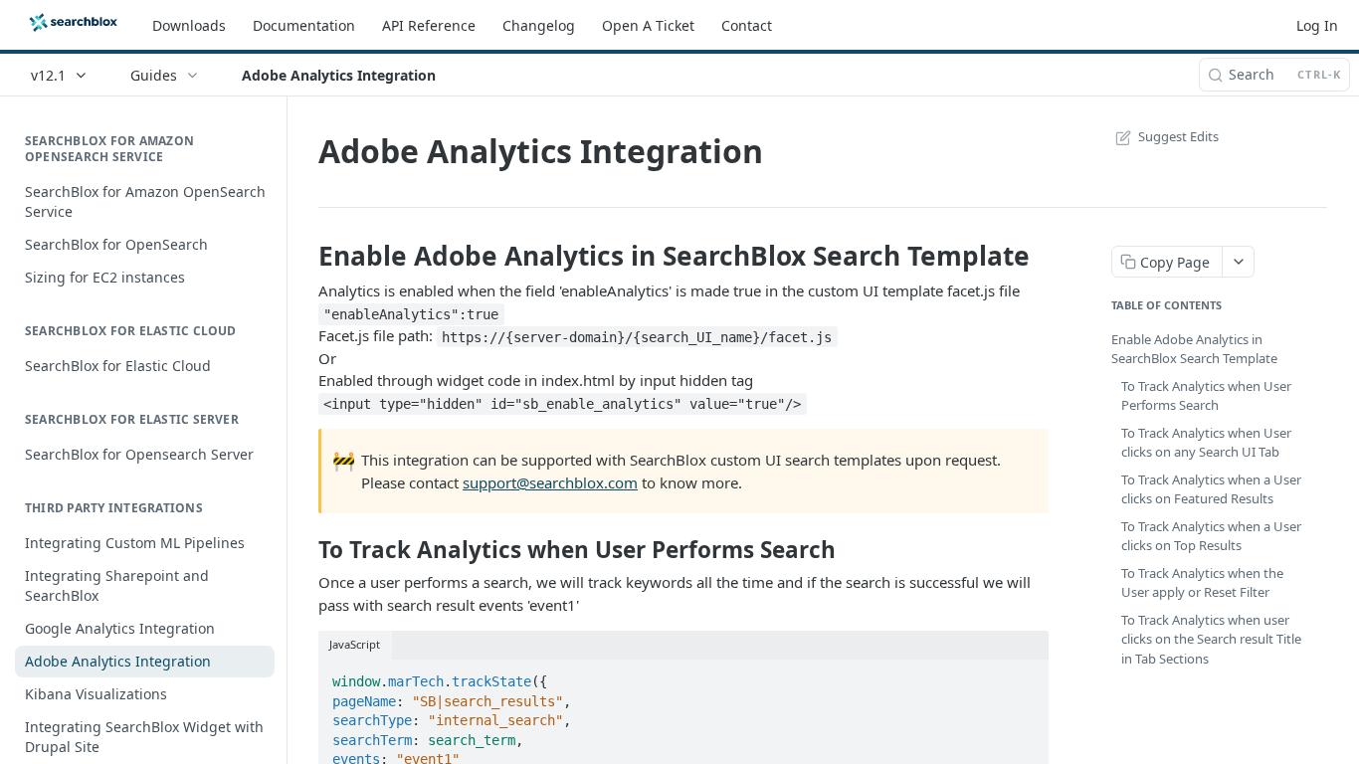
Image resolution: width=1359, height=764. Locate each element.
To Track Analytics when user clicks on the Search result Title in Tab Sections (1211, 639)
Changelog (538, 25)
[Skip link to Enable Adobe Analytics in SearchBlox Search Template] (304, 256)
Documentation (304, 25)
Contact (746, 25)
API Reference (429, 25)
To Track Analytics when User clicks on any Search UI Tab (1206, 443)
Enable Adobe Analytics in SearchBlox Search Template (1194, 349)
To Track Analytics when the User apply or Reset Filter (1202, 583)
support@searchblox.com (550, 482)
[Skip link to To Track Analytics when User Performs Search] (304, 550)
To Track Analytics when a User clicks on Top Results (1211, 536)
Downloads (189, 25)
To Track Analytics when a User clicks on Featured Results (1211, 489)
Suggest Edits (1178, 136)
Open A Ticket (648, 25)
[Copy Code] (1025, 675)
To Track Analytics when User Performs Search (1206, 396)
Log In (1317, 25)
